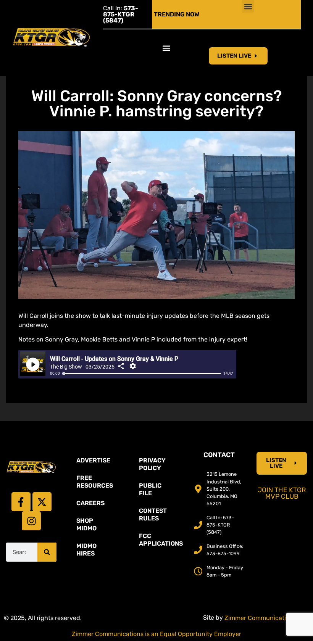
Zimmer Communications (261, 618)
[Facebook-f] (21, 501)
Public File (150, 489)
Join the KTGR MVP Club (282, 493)
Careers (90, 503)
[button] (248, 6)
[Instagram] (31, 520)
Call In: (120, 14)
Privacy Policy (152, 464)
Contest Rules (153, 514)
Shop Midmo (86, 524)
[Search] (46, 552)
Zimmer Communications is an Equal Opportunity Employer (156, 634)
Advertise (93, 460)
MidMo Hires (86, 549)
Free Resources (94, 481)
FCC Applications (160, 539)
